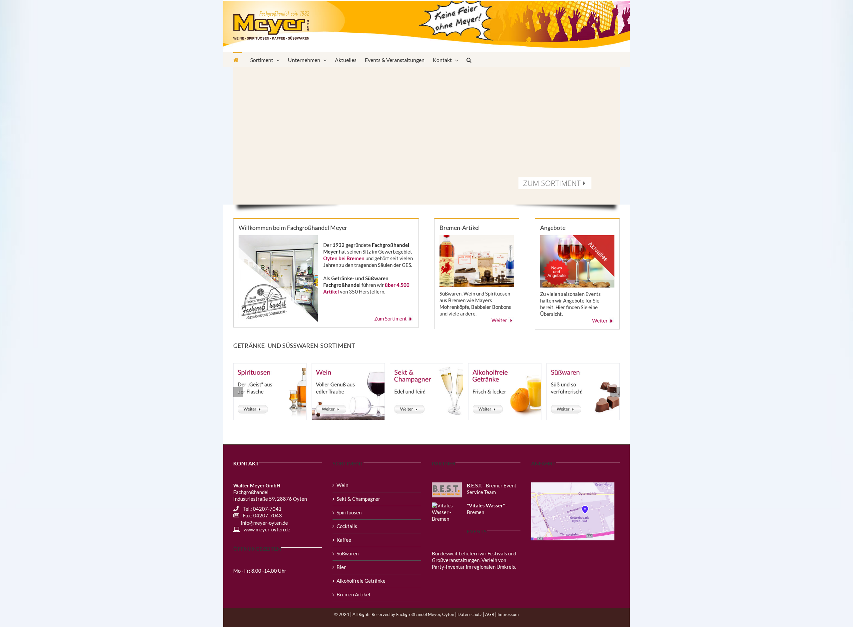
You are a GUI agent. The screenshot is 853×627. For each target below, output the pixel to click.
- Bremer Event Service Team (491, 488)
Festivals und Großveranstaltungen (474, 556)
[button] (468, 59)
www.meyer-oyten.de (267, 529)
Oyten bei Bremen (344, 258)
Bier (341, 567)
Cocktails (347, 526)
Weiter (499, 320)
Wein (342, 485)
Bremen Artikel (353, 594)
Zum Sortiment (391, 318)
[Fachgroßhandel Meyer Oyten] (237, 59)
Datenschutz (469, 614)
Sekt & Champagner (358, 499)
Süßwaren (348, 553)
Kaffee (344, 540)
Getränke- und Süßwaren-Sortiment (294, 345)
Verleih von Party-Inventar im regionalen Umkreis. (474, 563)
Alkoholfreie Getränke (361, 581)
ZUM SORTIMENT (553, 183)
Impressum (508, 614)
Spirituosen (349, 512)
